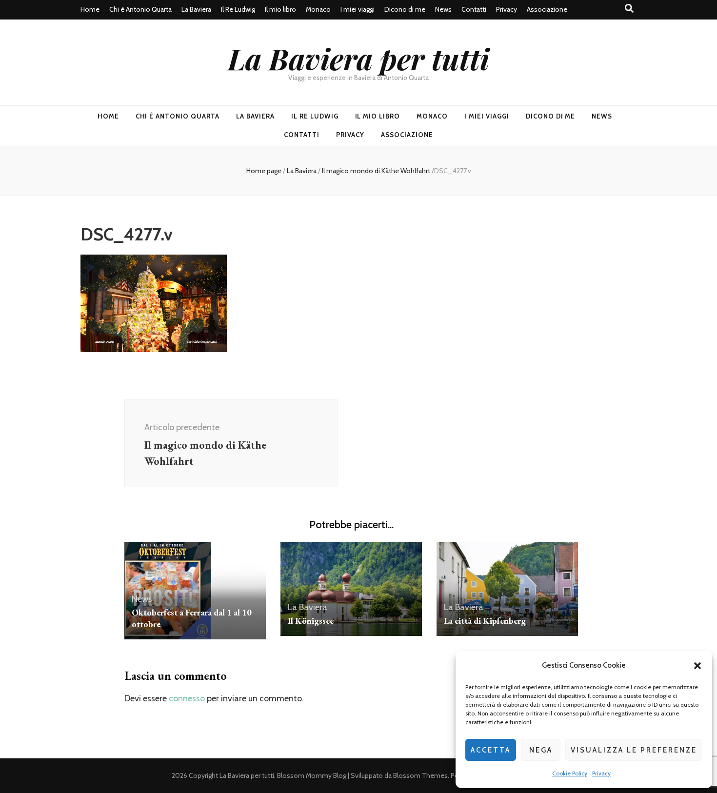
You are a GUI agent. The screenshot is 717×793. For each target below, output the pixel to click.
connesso (187, 698)
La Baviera (196, 9)
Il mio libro (280, 9)
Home (90, 9)
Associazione (547, 9)
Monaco (318, 9)
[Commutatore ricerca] (629, 8)
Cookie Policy (569, 773)
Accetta (491, 750)
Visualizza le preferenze (634, 750)
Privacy (601, 773)
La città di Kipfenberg (485, 620)
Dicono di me (404, 9)
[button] (697, 666)
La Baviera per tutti (358, 58)
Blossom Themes (420, 775)
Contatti (473, 9)
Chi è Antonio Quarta (140, 9)
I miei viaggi (357, 9)
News (443, 9)
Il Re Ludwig (238, 9)
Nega (541, 750)
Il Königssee (311, 620)
